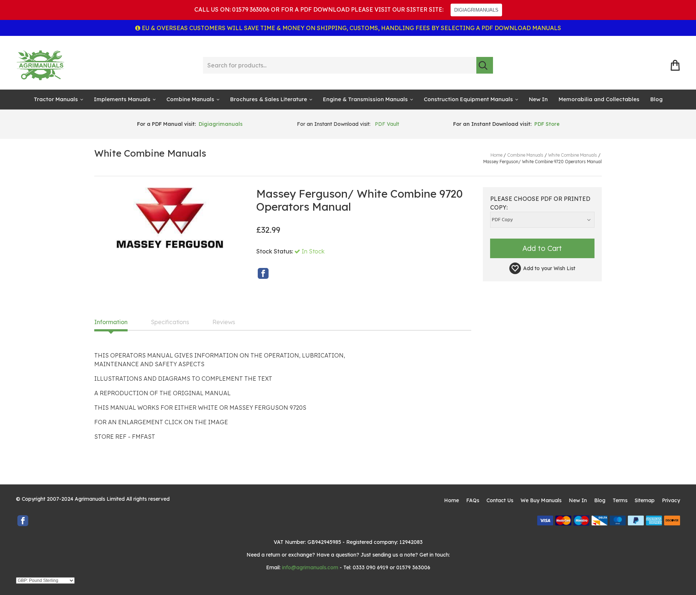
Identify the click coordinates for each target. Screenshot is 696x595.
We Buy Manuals (541, 500)
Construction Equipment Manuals (468, 99)
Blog (656, 99)
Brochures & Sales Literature (268, 99)
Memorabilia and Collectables (599, 99)
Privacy (671, 500)
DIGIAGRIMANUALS (476, 10)
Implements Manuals (122, 99)
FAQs (472, 500)
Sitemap (645, 500)
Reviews (223, 322)
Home (451, 500)
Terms (620, 500)
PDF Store (547, 124)
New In (538, 99)
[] (484, 65)
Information (111, 322)
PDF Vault (387, 124)
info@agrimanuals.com (310, 567)
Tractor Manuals (56, 99)
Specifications (170, 322)
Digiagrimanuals (221, 124)
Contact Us (499, 500)
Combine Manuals (190, 99)
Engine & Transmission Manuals (365, 99)
